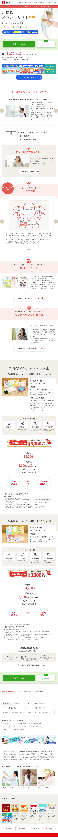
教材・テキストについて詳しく (29, 298)
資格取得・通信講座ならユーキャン (11, 691)
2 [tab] (27, 249)
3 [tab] (28, 249)
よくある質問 (20, 2)
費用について (48, 712)
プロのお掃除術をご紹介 (27, 139)
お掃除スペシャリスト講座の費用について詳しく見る (15, 59)
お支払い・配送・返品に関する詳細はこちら (29, 665)
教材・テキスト (26, 708)
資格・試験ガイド (25, 136)
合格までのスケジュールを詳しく (29, 348)
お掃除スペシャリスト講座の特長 (12, 712)
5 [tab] (30, 249)
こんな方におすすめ (39, 703)
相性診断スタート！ (29, 171)
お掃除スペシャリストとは (21, 703)
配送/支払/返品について (31, 2)
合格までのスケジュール (33, 712)
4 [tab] (29, 249)
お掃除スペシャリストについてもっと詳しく (34, 132)
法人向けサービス (51, 2)
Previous (2, 111)
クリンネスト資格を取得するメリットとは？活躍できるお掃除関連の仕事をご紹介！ (23, 727)
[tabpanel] (29, 109)
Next (56, 111)
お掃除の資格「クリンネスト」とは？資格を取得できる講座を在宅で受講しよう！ (22, 723)
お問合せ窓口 (42, 2)
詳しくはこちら (29, 77)
